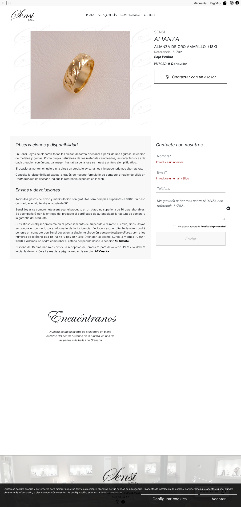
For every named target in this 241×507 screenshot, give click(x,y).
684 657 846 (75, 236)
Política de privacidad (213, 226)
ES (4, 3)
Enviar (190, 239)
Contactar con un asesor (193, 77)
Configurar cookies (170, 498)
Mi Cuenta (122, 241)
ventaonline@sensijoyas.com (119, 232)
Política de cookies (111, 492)
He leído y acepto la (201, 226)
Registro (215, 3)
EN (10, 3)
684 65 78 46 (53, 236)
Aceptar (219, 498)
